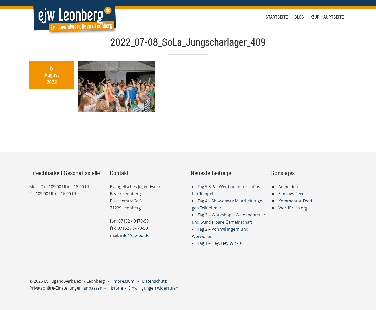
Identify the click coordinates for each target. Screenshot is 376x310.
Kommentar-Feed (295, 201)
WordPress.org (292, 208)
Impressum (124, 281)
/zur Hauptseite (327, 17)
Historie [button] (115, 288)
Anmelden (288, 187)
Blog (299, 17)
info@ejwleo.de (134, 235)
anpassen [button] (93, 288)
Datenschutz (154, 281)
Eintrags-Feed (291, 193)
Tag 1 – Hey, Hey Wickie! (220, 243)
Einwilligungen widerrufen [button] (153, 288)
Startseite (277, 17)
